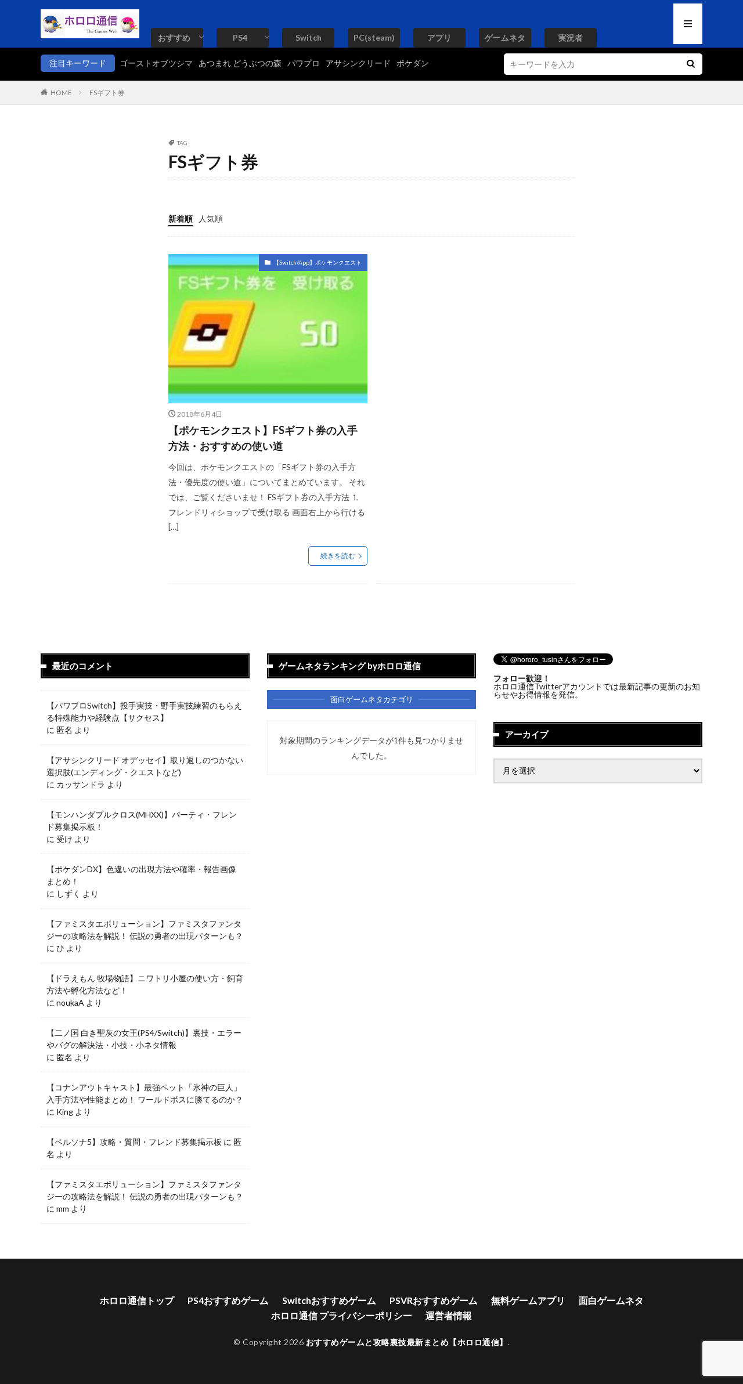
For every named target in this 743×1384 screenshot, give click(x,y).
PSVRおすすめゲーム (433, 1300)
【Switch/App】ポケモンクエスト (317, 262)
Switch (308, 37)
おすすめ (174, 37)
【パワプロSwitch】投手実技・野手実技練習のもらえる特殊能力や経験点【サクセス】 (144, 711)
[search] (690, 64)
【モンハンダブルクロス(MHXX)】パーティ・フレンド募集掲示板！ (141, 821)
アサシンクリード (358, 63)
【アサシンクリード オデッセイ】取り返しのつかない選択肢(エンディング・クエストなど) (144, 766)
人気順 (211, 218)
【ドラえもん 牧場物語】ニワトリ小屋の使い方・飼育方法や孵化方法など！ (144, 984)
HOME (61, 92)
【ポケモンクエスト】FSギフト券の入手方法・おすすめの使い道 (263, 438)
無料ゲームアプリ (528, 1300)
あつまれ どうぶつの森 (240, 63)
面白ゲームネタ (611, 1300)
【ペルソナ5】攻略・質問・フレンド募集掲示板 (134, 1142)
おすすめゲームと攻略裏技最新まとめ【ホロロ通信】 (407, 1342)
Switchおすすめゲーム (329, 1300)
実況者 (570, 37)
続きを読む (337, 555)
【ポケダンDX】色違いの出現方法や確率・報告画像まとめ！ (141, 875)
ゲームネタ (505, 37)
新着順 (180, 218)
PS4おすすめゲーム (228, 1300)
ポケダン (412, 63)
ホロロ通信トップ (137, 1300)
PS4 (240, 37)
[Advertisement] (473, 335)
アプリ (439, 37)
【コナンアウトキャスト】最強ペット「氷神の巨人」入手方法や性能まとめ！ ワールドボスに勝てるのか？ (144, 1093)
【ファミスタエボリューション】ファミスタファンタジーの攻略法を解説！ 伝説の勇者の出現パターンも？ (144, 930)
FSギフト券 (107, 92)
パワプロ (303, 63)
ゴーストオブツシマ (156, 63)
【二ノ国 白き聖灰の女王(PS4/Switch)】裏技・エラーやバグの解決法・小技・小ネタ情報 (143, 1039)
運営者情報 (448, 1315)
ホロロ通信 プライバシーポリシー (341, 1315)
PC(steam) (374, 37)
